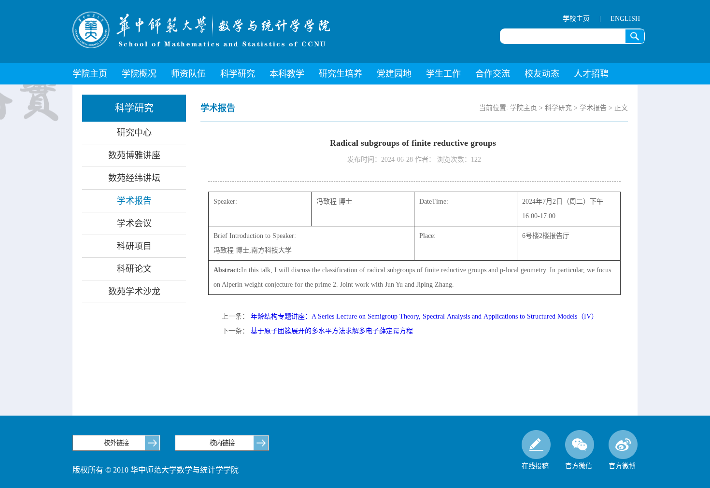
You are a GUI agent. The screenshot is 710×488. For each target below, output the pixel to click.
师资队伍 (188, 74)
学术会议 (134, 223)
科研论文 (134, 269)
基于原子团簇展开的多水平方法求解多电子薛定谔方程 (332, 331)
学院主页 (89, 74)
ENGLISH (625, 18)
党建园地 (394, 74)
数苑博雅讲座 (134, 155)
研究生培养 (340, 74)
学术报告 (134, 201)
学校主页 (576, 18)
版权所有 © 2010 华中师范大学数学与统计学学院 (155, 470)
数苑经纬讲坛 (134, 178)
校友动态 (542, 74)
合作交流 (492, 74)
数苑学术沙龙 (134, 291)
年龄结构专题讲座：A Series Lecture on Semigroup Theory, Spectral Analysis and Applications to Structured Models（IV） (424, 316)
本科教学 (287, 74)
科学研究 (237, 74)
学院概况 (139, 74)
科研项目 (134, 246)
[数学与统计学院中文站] (201, 30)
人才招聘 (591, 74)
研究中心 (134, 133)
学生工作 (443, 74)
